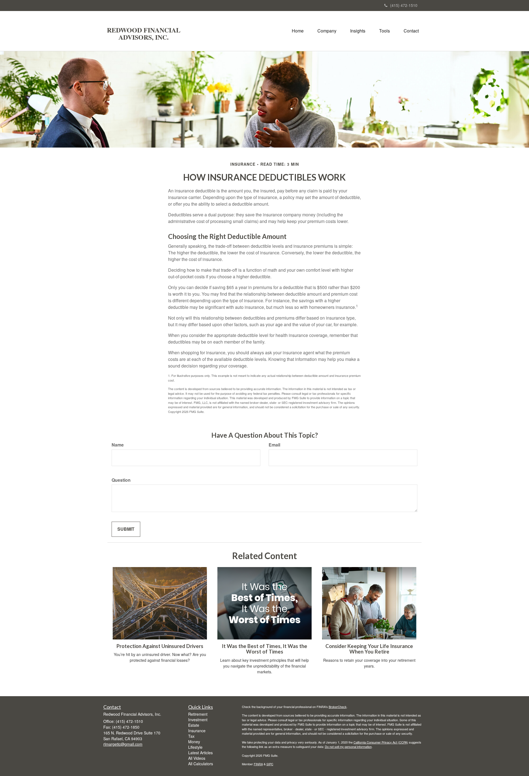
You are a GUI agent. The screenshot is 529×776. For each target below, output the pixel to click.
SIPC (269, 764)
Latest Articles (200, 752)
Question (121, 480)
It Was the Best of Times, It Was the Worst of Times (264, 649)
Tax (191, 736)
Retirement (197, 714)
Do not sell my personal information (348, 746)
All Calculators (200, 763)
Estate (193, 725)
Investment (197, 719)
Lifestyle (195, 747)
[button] (327, 30)
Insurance (197, 730)
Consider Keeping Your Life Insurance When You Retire (369, 649)
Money (194, 741)
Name (118, 445)
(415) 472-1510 (403, 5)
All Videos (196, 758)
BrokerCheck (338, 706)
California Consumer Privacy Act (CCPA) (380, 742)
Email (274, 445)
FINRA (258, 764)
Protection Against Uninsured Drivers (160, 646)
